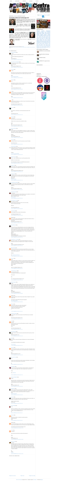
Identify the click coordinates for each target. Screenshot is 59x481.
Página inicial (22, 475)
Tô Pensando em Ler (14, 270)
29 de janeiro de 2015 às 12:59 (17, 386)
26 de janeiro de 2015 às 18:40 (17, 208)
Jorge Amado (45, 47)
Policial (38, 30)
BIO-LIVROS (13, 300)
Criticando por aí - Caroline (15, 239)
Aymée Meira (13, 366)
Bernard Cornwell (43, 44)
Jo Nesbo (40, 36)
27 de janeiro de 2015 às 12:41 (17, 345)
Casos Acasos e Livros (14, 200)
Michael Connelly (47, 34)
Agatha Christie (39, 33)
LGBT (42, 36)
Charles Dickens (48, 44)
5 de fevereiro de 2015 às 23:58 (17, 439)
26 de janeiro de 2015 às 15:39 (17, 137)
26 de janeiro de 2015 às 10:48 (17, 97)
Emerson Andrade (13, 128)
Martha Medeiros (44, 46)
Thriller (43, 33)
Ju (11, 91)
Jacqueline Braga (13, 52)
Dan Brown (46, 39)
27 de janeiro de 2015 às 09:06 (17, 293)
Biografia (41, 34)
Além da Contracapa (19, 479)
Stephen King (44, 32)
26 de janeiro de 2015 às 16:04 (17, 144)
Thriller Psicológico (40, 35)
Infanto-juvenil (46, 40)
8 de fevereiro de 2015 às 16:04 (17, 453)
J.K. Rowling (46, 38)
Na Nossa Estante (13, 146)
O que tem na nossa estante (15, 153)
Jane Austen (48, 35)
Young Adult (39, 32)
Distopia (44, 35)
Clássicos (48, 33)
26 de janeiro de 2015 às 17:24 (17, 180)
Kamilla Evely (13, 388)
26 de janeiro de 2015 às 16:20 (17, 154)
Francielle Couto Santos (14, 182)
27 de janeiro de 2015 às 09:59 (17, 301)
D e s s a (12, 107)
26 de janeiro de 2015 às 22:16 (17, 245)
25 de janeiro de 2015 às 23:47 (17, 59)
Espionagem (38, 40)
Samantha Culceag (13, 191)
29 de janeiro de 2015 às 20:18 (17, 403)
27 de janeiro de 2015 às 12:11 (17, 329)
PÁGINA (16, 300)
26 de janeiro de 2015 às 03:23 (17, 67)
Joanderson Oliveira (14, 313)
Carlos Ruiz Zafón (46, 36)
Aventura (38, 34)
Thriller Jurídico (41, 47)
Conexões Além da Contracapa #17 (19, 17)
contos (46, 33)
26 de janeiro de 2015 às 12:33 (17, 114)
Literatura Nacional (39, 37)
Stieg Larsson (48, 47)
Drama (42, 30)
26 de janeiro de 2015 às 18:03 (17, 189)
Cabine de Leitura (13, 156)
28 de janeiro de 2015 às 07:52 (17, 364)
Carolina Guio (13, 173)
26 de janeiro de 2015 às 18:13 (17, 198)
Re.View (12, 452)
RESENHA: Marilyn (42, 57)
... (11, 99)
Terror (37, 36)
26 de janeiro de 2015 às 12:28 (17, 105)
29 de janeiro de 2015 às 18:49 (17, 394)
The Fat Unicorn (13, 344)
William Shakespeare (45, 43)
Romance (48, 32)
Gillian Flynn (42, 40)
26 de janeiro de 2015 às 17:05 (17, 171)
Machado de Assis (39, 46)
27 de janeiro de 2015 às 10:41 (17, 311)
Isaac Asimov (42, 38)
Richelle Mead (41, 41)
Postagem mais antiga (32, 475)
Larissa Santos (13, 210)
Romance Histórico (39, 43)
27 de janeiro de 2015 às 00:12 (17, 268)
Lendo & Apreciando (14, 393)
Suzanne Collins (46, 41)
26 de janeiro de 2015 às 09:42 (17, 77)
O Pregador (34, 479)
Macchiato (14, 372)
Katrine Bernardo (13, 331)
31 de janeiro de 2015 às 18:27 (17, 420)
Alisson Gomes (13, 441)
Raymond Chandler (45, 37)
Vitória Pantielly (13, 405)
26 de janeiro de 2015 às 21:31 (17, 222)
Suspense (48, 30)
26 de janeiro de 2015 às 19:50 (17, 215)
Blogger (42, 479)
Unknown (12, 69)
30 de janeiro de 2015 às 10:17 (17, 412)
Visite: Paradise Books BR (14, 76)
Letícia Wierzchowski (42, 39)
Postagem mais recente (12, 475)
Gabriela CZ (12, 165)
